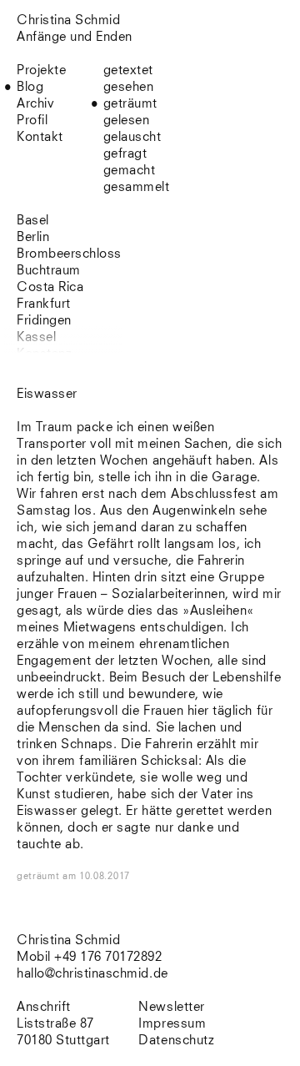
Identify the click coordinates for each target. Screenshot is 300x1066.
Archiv (35, 104)
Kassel (36, 337)
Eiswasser (47, 394)
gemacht (129, 170)
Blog (30, 87)
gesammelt (136, 187)
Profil (32, 120)
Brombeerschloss (69, 254)
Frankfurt (44, 304)
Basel (33, 220)
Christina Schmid (68, 940)
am (96, 876)
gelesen (126, 120)
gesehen (128, 87)
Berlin (33, 237)
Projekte (41, 70)
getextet (128, 70)
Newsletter (171, 1007)
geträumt (130, 104)
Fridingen (44, 320)
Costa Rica (50, 287)
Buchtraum (49, 270)
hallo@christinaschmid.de (92, 974)
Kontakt (40, 137)
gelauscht (132, 137)
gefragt (125, 154)
